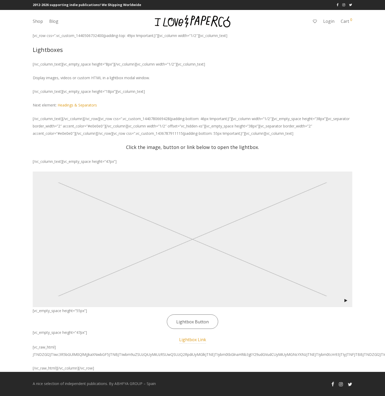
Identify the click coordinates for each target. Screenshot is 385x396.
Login (328, 21)
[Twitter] (350, 5)
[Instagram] (343, 5)
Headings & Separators (77, 105)
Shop (38, 21)
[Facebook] (337, 5)
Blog (53, 21)
